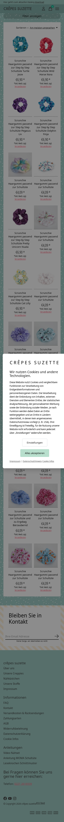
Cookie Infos (48, 461)
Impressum (15, 461)
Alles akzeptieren (35, 453)
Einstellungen (35, 442)
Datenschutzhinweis (32, 461)
